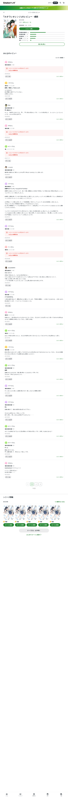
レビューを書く (29, 29)
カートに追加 (8, 525)
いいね (8, 76)
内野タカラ (26, 22)
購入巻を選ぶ (41, 44)
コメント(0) (59, 76)
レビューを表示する (13, 70)
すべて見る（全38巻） (34, 530)
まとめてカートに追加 (33, 535)
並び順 (57, 57)
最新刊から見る (61, 501)
